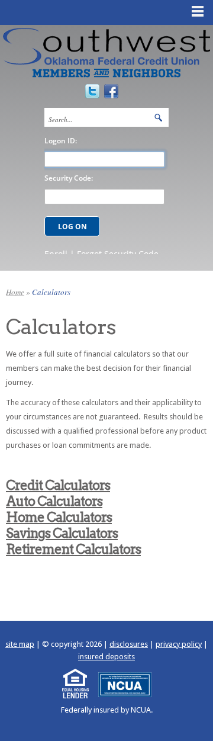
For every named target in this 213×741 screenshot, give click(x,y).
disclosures (128, 644)
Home (15, 292)
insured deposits (106, 656)
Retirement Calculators (73, 549)
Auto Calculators (54, 501)
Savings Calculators (62, 533)
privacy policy (179, 644)
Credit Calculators (58, 485)
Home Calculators (59, 517)
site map (19, 644)
